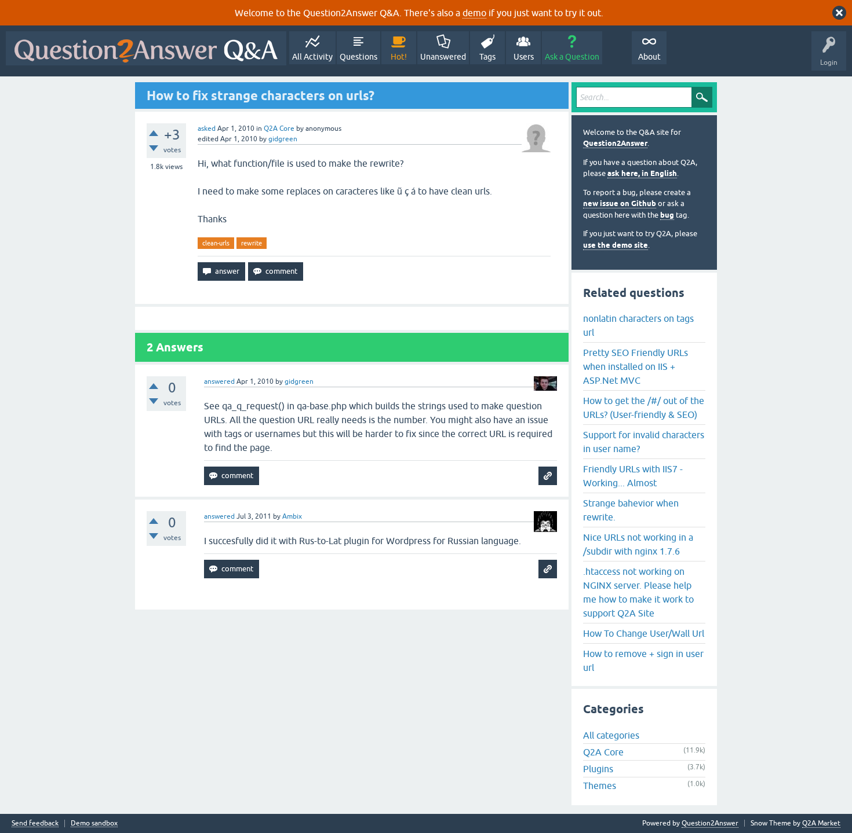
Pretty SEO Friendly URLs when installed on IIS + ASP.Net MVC (635, 366)
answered (219, 381)
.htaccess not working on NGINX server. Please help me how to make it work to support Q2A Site (638, 592)
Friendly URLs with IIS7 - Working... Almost (633, 476)
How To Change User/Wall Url (643, 633)
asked (207, 128)
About (649, 56)
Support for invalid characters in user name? (643, 442)
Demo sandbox (94, 823)
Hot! (399, 56)
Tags (487, 56)
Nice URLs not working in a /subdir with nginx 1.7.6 (638, 544)
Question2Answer (615, 143)
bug (667, 215)
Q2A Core (279, 128)
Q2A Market (821, 823)
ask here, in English (642, 173)
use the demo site (615, 245)
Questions (358, 56)
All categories (611, 735)
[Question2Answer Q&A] (146, 48)
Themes (599, 785)
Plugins (598, 769)
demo (474, 13)
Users (524, 56)
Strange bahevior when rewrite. (631, 510)
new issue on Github (619, 203)
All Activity (312, 56)
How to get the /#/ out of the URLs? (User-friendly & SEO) (643, 407)
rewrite (251, 243)
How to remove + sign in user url (643, 660)
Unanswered (443, 56)
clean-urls (216, 243)
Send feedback (35, 823)
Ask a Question (572, 56)
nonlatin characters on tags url (638, 325)
